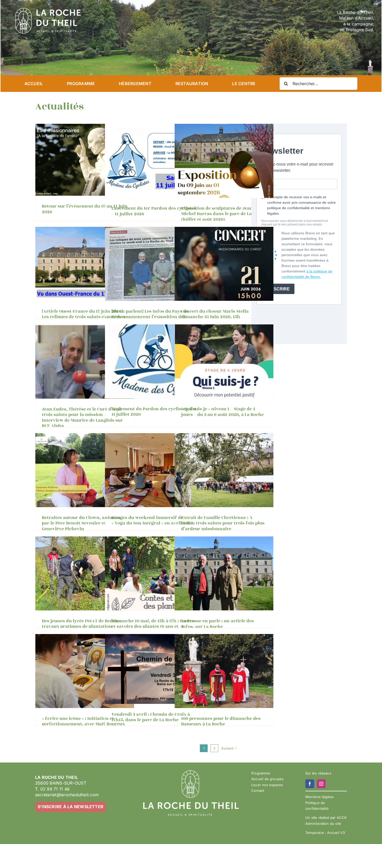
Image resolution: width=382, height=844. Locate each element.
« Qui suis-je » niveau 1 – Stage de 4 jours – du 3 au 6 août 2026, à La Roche (222, 412)
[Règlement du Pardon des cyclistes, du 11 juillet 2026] (154, 361)
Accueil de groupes (267, 779)
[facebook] (309, 783)
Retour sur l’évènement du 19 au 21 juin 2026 (85, 209)
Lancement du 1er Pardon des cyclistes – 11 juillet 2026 (153, 211)
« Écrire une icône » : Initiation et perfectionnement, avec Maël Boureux (83, 721)
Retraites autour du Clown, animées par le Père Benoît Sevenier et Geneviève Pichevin (81, 523)
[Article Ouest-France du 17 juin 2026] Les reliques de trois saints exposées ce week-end (84, 317)
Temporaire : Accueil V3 (325, 833)
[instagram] (321, 783)
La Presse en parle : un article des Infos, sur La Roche (217, 624)
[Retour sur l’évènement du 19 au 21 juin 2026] (84, 160)
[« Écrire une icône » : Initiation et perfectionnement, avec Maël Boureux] (84, 671)
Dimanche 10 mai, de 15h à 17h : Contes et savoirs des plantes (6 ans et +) (153, 624)
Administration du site (323, 823)
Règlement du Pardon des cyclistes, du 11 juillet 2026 (153, 412)
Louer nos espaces (267, 785)
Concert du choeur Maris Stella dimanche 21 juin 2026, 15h (215, 314)
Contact (257, 790)
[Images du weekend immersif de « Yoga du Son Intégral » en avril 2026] (154, 470)
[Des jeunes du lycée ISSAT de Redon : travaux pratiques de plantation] (84, 573)
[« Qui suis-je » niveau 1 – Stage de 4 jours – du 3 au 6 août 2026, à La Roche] (224, 361)
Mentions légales (319, 797)
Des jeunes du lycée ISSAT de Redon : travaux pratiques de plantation (81, 624)
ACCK (342, 817)
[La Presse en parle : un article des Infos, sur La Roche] (224, 573)
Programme (260, 773)
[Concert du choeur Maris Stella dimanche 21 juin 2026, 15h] (224, 264)
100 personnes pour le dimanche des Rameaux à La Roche (221, 721)
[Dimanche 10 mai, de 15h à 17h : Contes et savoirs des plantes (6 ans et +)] (154, 573)
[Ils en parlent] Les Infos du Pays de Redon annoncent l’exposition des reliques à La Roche (149, 317)
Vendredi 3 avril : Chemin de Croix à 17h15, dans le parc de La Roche (150, 717)
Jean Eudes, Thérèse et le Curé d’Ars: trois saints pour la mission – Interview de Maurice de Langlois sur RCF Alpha (82, 418)
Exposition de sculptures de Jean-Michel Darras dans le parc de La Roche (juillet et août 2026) (223, 214)
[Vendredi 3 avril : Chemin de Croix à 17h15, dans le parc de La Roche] (154, 669)
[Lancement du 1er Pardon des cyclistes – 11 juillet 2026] (154, 161)
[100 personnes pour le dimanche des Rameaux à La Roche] (224, 671)
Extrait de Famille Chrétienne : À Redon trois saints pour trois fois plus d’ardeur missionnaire (223, 523)
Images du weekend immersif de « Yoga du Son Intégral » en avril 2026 (152, 520)
